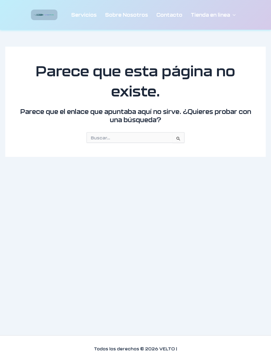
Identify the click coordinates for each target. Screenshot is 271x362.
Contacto (169, 15)
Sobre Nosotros (126, 15)
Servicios (84, 15)
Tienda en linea (210, 15)
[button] (233, 14)
